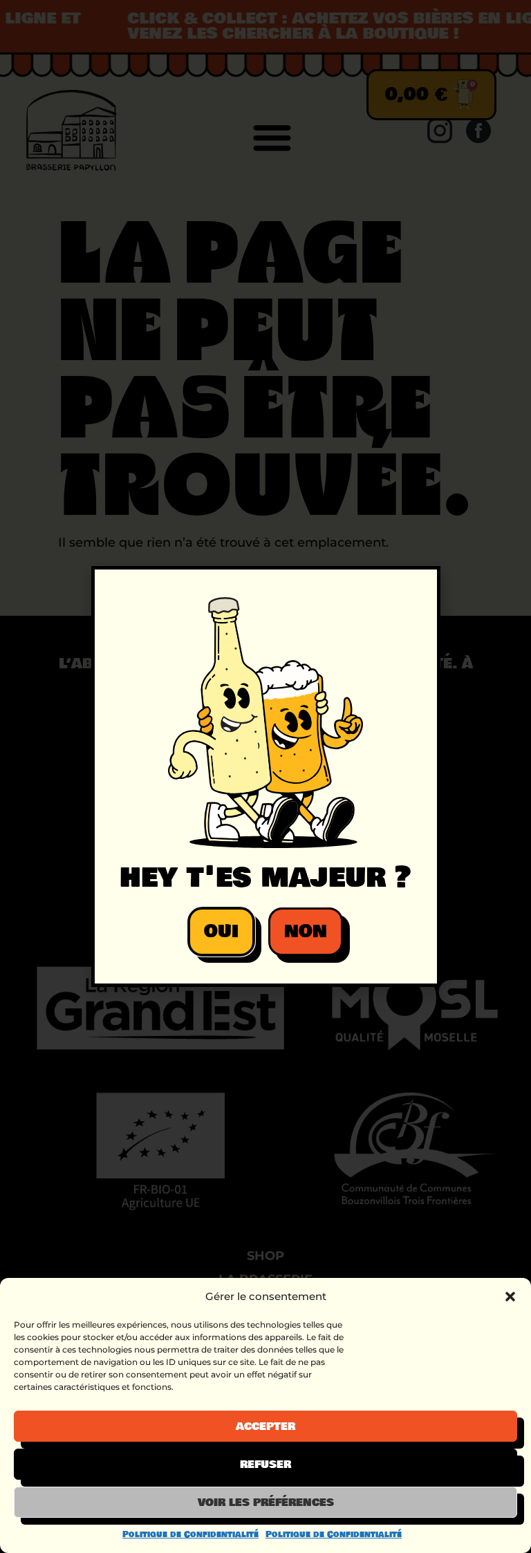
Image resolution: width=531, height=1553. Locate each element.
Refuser (265, 1464)
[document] (265, 776)
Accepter (265, 1426)
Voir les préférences (266, 1502)
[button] (510, 1296)
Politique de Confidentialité (190, 1534)
